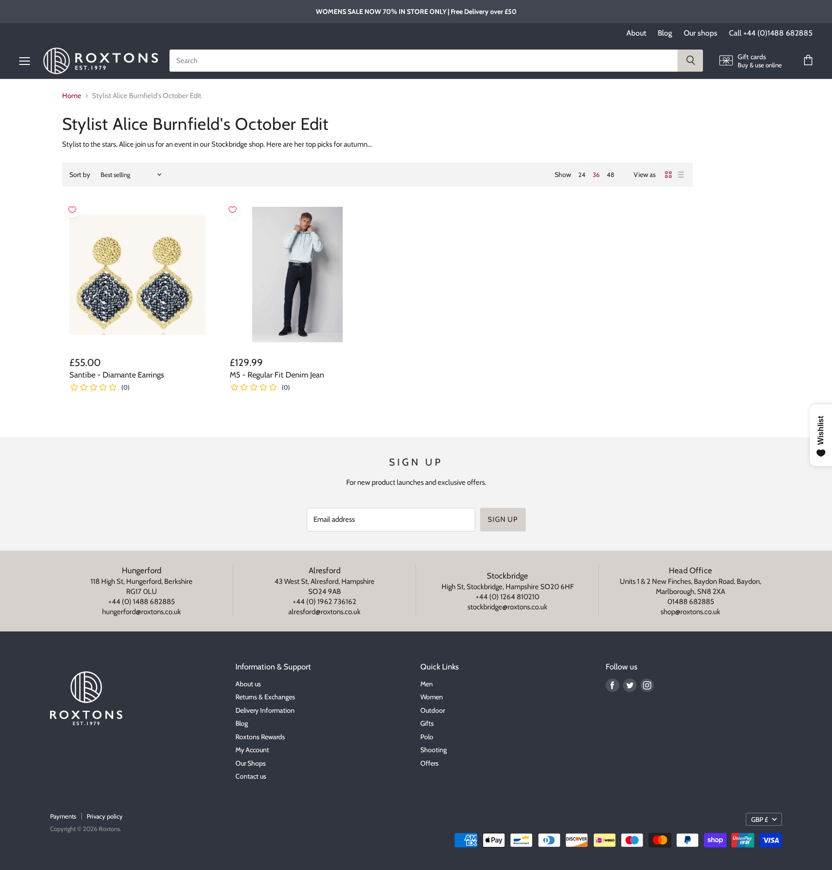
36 (596, 174)
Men (426, 684)
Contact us (250, 776)
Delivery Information (265, 710)
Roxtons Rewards (260, 736)
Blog (665, 33)
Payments (63, 816)
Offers (429, 763)
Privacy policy (105, 816)
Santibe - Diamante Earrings (116, 374)
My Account (252, 749)
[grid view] (668, 174)
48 (610, 174)
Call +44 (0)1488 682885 (771, 33)
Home (71, 96)
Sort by (79, 174)
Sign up (503, 519)
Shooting (433, 749)
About (636, 33)
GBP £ (759, 819)
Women (431, 697)
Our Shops (250, 763)
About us (248, 684)
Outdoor (432, 710)
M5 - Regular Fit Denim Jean (277, 374)
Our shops (700, 33)
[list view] (681, 174)
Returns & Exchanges (265, 697)
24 (581, 174)
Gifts (427, 723)
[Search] (690, 61)
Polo (426, 736)
